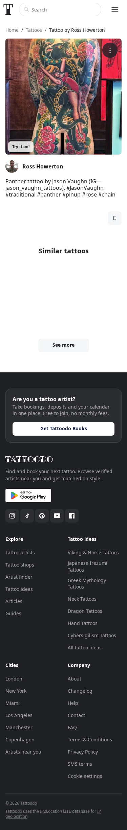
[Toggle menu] (115, 9)
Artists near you (23, 751)
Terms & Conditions (90, 739)
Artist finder (19, 577)
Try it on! (20, 146)
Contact (76, 715)
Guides (13, 613)
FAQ (72, 727)
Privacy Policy (83, 751)
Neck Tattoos (82, 599)
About (74, 678)
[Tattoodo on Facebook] (72, 516)
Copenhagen (20, 739)
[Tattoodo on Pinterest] (42, 516)
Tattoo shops (19, 564)
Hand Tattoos (83, 623)
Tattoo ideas (19, 589)
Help (73, 703)
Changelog (80, 691)
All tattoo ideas (85, 647)
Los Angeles (19, 715)
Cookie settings (85, 776)
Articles (13, 601)
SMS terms (80, 764)
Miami (12, 703)
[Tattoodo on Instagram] (12, 516)
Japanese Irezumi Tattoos (87, 566)
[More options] (110, 50)
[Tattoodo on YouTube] (57, 516)
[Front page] (8, 9)
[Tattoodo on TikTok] (27, 516)
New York (15, 691)
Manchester (19, 727)
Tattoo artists (20, 552)
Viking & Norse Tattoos (93, 552)
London (13, 678)
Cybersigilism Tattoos (92, 635)
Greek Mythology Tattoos (87, 583)
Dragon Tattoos (85, 611)
